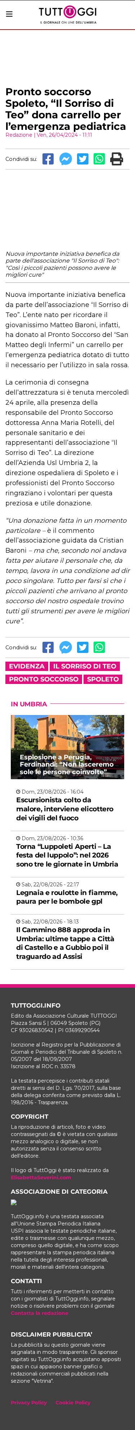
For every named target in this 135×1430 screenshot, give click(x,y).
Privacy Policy (29, 1402)
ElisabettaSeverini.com (41, 1177)
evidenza (27, 666)
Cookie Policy (72, 1402)
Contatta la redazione (39, 1313)
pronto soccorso (43, 679)
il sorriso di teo (84, 666)
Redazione (18, 135)
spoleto (103, 679)
